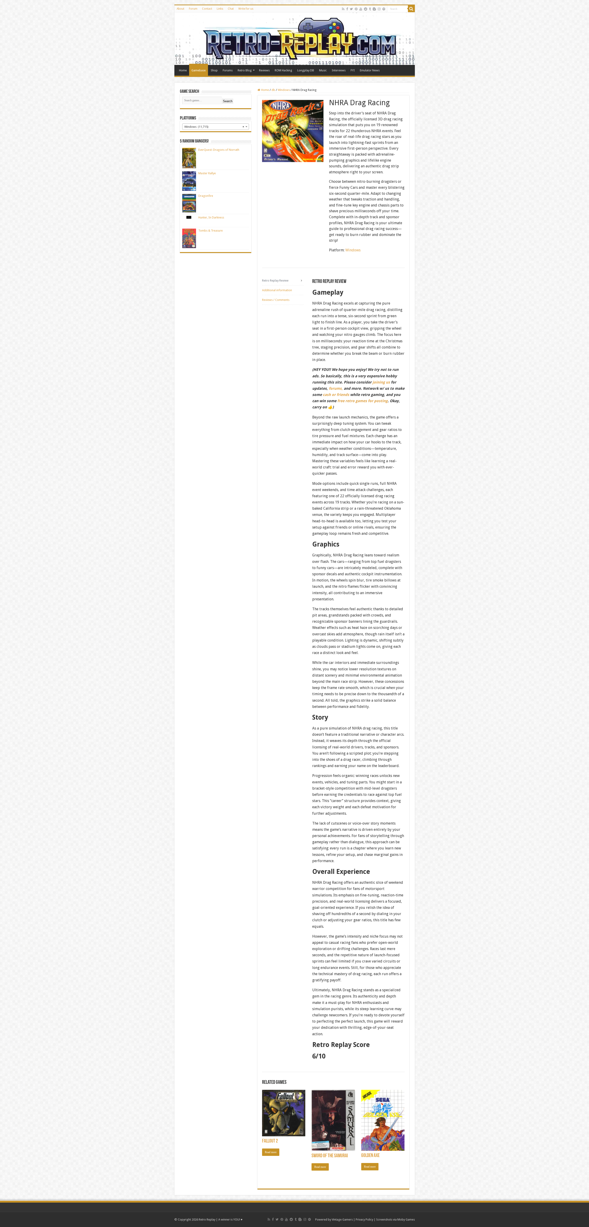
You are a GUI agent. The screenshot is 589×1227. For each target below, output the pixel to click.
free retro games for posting (362, 401)
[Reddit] (366, 9)
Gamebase (198, 70)
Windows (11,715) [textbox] (214, 126)
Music (323, 70)
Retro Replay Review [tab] (275, 280)
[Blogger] (374, 9)
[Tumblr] (370, 9)
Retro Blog (245, 70)
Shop (214, 70)
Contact (207, 8)
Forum (193, 8)
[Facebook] (347, 9)
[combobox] (215, 126)
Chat (231, 8)
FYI (353, 70)
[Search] (411, 8)
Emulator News (370, 70)
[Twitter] (351, 9)
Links (220, 8)
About (180, 8)
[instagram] (379, 9)
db (273, 90)
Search (227, 101)
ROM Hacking (283, 70)
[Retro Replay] (294, 38)
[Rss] (343, 9)
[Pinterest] (356, 9)
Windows (284, 90)
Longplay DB (305, 70)
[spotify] (384, 9)
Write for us (245, 8)
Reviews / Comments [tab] (275, 300)
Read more (271, 1152)
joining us (381, 382)
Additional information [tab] (277, 290)
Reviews (264, 70)
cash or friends (336, 395)
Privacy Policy (364, 1219)
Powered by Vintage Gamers (334, 1219)
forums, (336, 388)
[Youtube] (361, 9)
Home (183, 70)
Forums (228, 70)
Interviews (339, 70)
